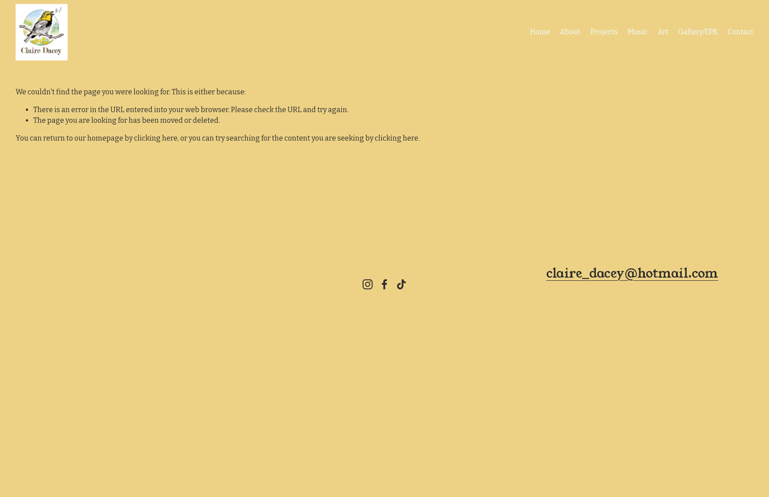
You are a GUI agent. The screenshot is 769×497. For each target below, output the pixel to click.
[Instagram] (367, 284)
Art (663, 32)
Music (637, 32)
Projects (604, 32)
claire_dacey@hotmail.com (632, 273)
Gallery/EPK (698, 32)
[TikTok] (401, 284)
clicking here (156, 138)
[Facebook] (384, 284)
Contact (740, 32)
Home (540, 32)
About (570, 32)
